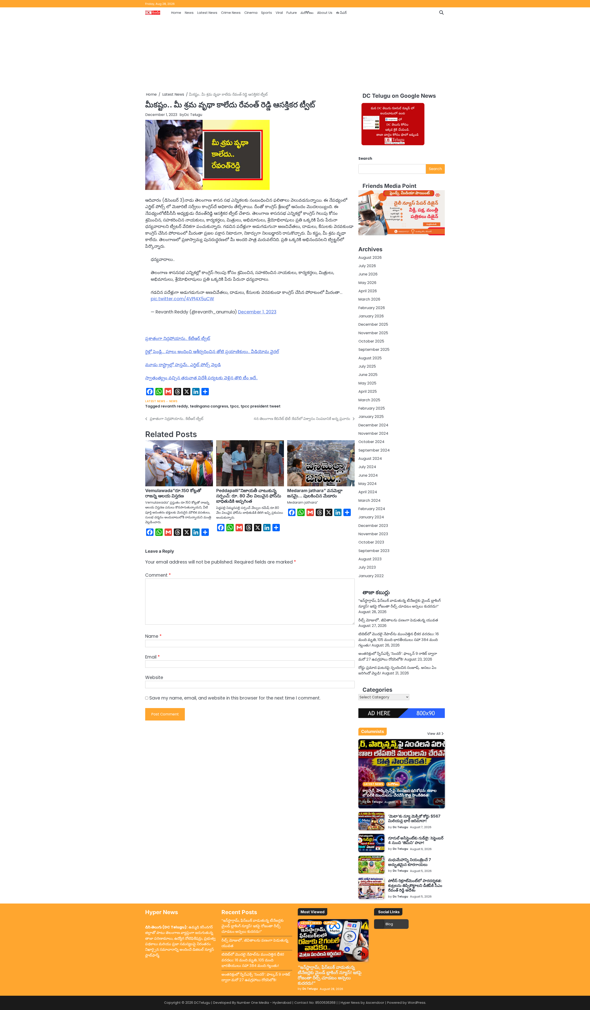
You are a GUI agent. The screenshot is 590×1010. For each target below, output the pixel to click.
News (189, 12)
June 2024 (368, 475)
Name (153, 636)
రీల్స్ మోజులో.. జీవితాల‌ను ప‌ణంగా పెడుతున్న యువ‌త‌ (398, 620)
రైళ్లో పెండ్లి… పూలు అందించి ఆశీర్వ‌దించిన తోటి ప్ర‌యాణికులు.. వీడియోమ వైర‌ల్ (212, 351)
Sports (266, 12)
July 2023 (367, 567)
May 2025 (367, 383)
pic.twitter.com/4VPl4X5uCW (182, 299)
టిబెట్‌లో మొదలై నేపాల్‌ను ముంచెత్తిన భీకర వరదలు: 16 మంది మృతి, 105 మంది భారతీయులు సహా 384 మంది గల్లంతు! (398, 639)
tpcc (234, 406)
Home (176, 12)
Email (152, 657)
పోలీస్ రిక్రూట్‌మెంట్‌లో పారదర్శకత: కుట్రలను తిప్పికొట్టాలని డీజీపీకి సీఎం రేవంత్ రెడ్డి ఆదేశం (415, 885)
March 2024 (369, 500)
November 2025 (373, 333)
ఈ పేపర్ (341, 12)
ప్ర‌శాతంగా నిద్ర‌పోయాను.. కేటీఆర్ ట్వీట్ (177, 338)
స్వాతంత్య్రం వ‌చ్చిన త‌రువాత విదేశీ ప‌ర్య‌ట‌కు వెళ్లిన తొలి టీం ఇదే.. (201, 378)
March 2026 (369, 299)
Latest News (207, 12)
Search (365, 158)
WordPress (416, 1002)
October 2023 (371, 542)
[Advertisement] (295, 55)
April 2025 (367, 391)
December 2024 (373, 425)
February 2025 (371, 408)
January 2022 (371, 576)
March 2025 (369, 400)
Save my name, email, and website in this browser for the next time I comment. (235, 698)
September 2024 (374, 450)
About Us (324, 12)
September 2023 (373, 550)
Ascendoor (375, 1002)
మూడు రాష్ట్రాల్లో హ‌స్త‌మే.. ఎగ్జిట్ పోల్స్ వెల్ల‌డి (183, 365)
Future (291, 12)
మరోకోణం (307, 12)
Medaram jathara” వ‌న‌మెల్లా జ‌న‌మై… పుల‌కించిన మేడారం (314, 493)
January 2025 (371, 416)
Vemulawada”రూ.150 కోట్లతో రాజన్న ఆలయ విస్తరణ (173, 493)
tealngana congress (209, 406)
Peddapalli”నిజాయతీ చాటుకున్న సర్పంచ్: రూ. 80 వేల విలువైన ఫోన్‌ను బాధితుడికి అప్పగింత (248, 496)
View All (433, 733)
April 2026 (367, 291)
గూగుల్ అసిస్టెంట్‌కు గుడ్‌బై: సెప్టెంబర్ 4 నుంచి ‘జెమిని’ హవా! (415, 840)
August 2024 (370, 458)
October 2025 (371, 341)
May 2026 (367, 282)
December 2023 (373, 525)
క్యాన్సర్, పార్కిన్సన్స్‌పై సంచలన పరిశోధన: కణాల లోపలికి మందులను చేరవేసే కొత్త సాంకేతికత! (400, 792)
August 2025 (370, 358)
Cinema (250, 12)
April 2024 (367, 492)
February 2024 (371, 508)
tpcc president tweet (260, 406)
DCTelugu (202, 1002)
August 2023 (370, 559)
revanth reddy (174, 406)
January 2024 (371, 517)
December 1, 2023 (257, 312)
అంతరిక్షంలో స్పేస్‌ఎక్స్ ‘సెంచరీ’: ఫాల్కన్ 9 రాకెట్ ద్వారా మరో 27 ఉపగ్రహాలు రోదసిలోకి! (397, 656)
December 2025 (373, 324)
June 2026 (368, 274)
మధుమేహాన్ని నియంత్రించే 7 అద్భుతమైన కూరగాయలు (409, 862)
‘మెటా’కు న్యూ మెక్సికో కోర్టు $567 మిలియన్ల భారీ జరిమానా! (414, 818)
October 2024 (371, 441)
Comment (158, 575)
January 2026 (371, 316)
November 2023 (373, 534)
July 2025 (367, 366)
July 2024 (367, 467)
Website (154, 677)
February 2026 (371, 307)
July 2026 (367, 266)
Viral (279, 12)
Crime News (231, 12)
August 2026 (370, 257)
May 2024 (367, 483)
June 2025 (368, 374)
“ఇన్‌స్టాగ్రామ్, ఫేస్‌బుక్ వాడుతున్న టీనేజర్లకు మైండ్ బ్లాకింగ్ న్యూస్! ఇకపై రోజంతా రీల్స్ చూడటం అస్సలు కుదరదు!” (399, 603)
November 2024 (373, 433)
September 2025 (373, 349)
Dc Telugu (193, 114)
